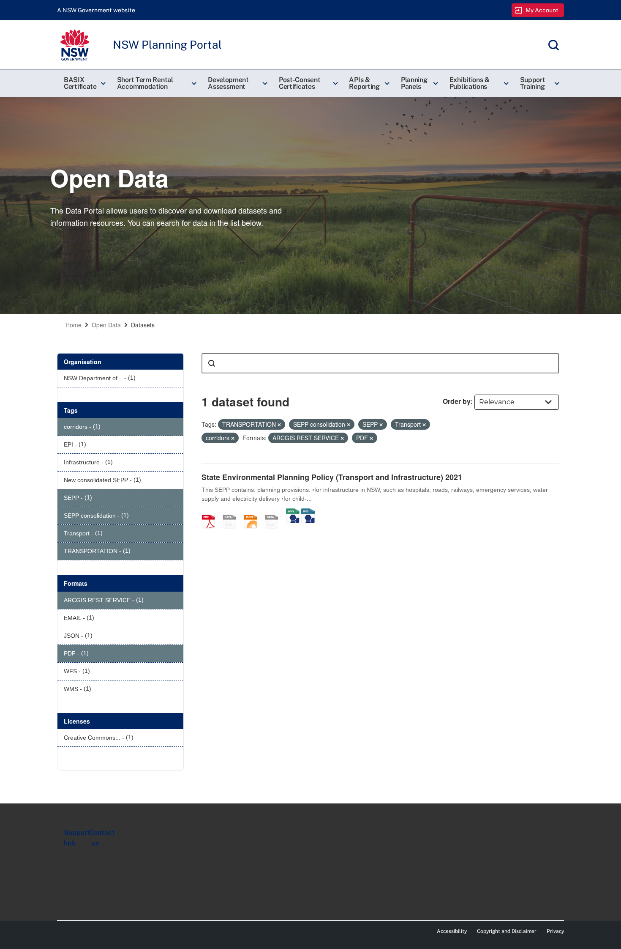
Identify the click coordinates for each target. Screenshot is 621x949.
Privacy (555, 931)
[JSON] (253, 512)
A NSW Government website (96, 10)
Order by (457, 401)
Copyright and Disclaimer (507, 931)
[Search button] (212, 363)
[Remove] (279, 424)
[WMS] (293, 512)
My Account (542, 10)
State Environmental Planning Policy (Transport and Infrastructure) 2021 (332, 477)
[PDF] (211, 512)
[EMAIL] (232, 512)
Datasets (143, 325)
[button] (83, 83)
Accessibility (452, 931)
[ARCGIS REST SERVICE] (274, 512)
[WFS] (308, 512)
